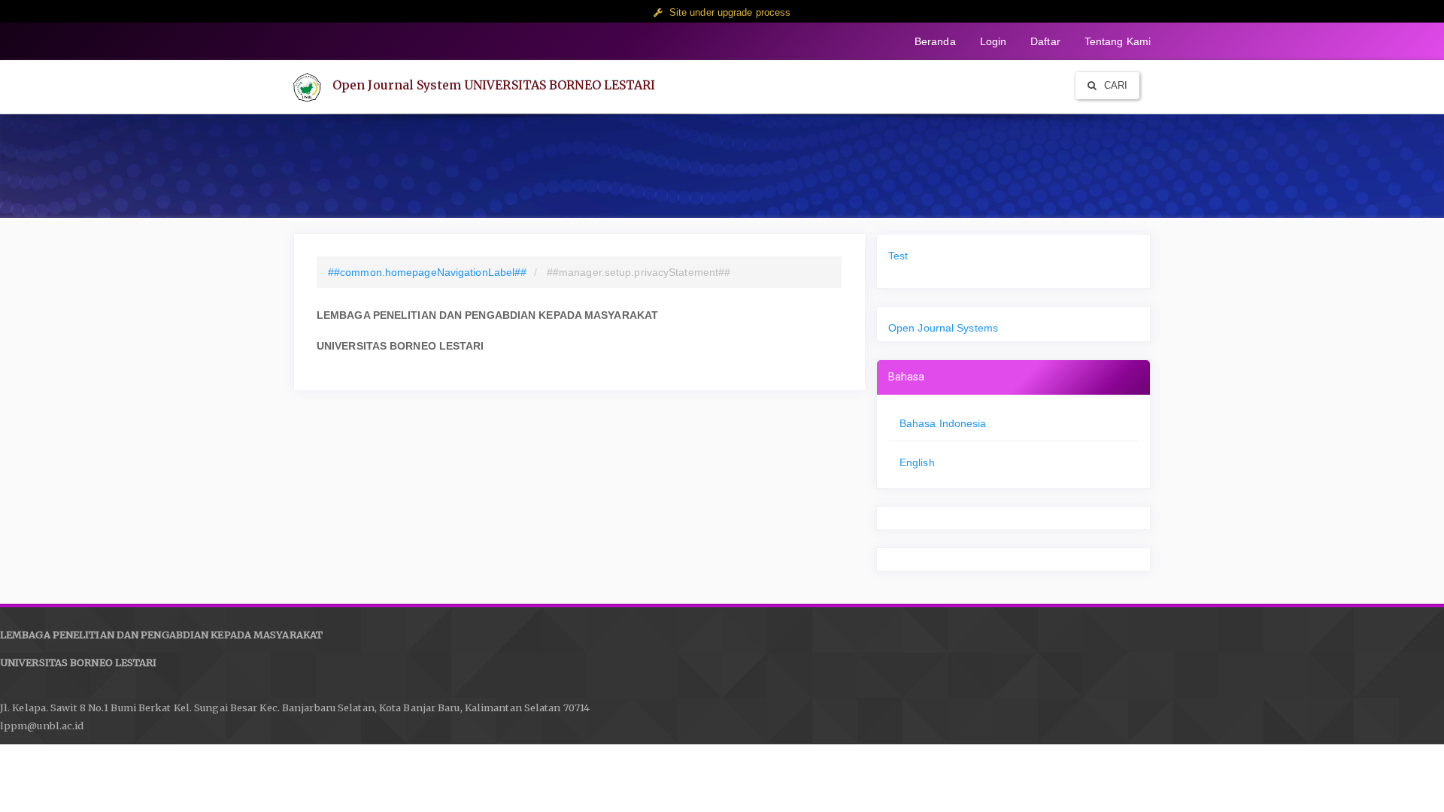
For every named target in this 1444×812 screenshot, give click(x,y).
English (917, 462)
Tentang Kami (1118, 41)
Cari (1114, 85)
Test (898, 256)
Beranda (935, 41)
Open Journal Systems (943, 328)
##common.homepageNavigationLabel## (427, 272)
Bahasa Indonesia (943, 423)
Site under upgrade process (730, 12)
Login (993, 41)
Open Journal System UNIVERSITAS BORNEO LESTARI (494, 84)
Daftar (1045, 41)
